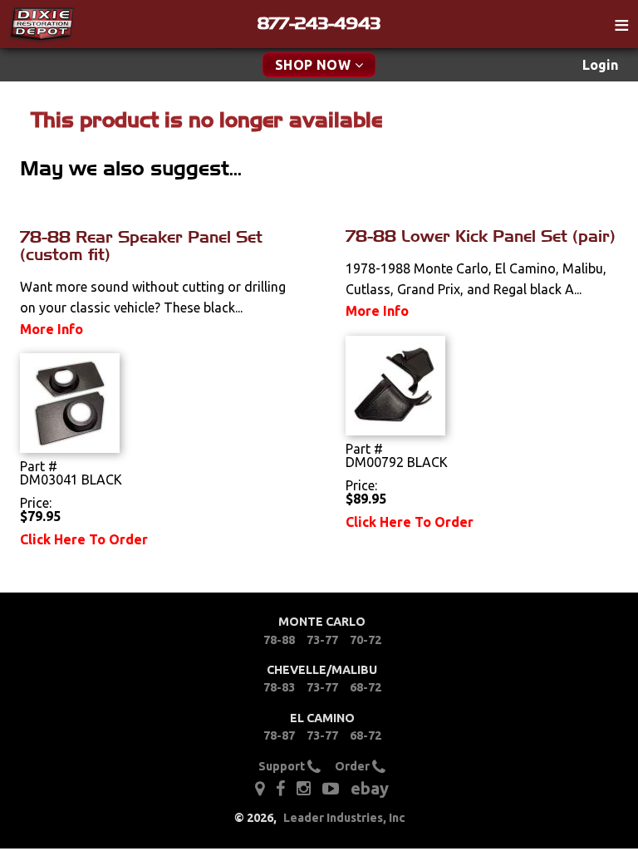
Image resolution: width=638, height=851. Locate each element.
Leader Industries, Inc (344, 817)
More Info (51, 329)
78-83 (279, 687)
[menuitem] (600, 65)
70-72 (365, 640)
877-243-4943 (319, 23)
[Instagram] (304, 787)
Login (600, 64)
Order (353, 766)
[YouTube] (330, 787)
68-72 (365, 687)
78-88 (279, 640)
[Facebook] (281, 787)
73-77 (322, 640)
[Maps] (259, 787)
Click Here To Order (84, 539)
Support (282, 766)
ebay (370, 788)
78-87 (279, 735)
